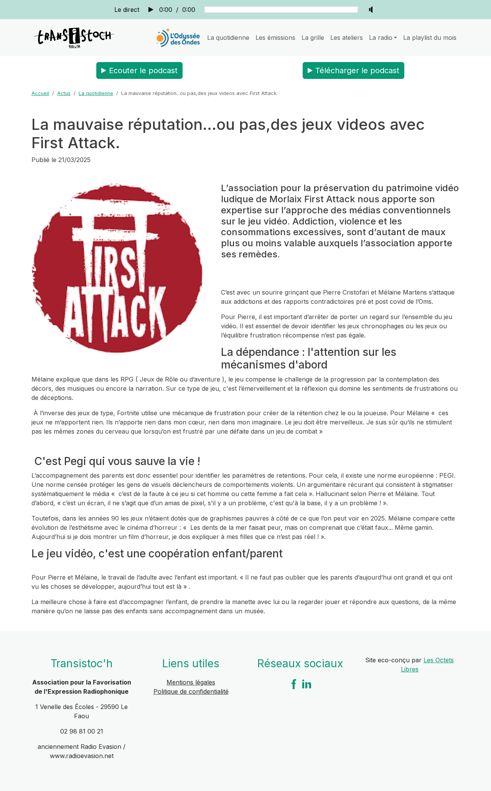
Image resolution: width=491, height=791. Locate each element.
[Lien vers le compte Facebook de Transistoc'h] (293, 683)
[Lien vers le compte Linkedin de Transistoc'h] (306, 683)
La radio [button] (380, 37)
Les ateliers (346, 37)
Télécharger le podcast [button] (357, 70)
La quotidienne (228, 37)
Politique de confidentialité (191, 691)
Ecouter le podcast (143, 70)
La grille (313, 37)
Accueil (40, 93)
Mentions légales (190, 682)
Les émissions (275, 37)
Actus (64, 93)
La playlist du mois (429, 37)
